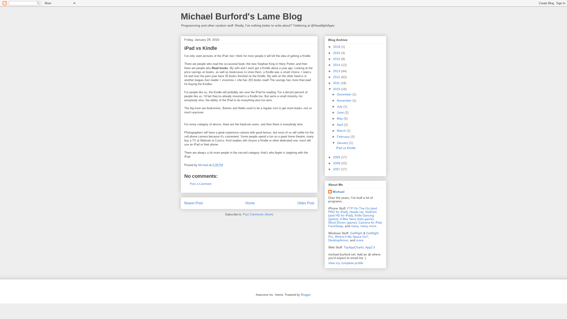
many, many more (363, 226)
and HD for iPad (340, 215)
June (341, 112)
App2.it (370, 247)
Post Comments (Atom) (258, 214)
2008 (337, 163)
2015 (337, 59)
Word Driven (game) (342, 222)
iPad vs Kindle (346, 148)
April (340, 124)
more (359, 240)
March (342, 130)
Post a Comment (201, 184)
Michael (338, 191)
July (340, 106)
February (344, 136)
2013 (337, 71)
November (344, 100)
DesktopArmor (338, 240)
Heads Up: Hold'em (363, 212)
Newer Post (193, 203)
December (344, 94)
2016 (337, 53)
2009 (337, 157)
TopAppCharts (354, 247)
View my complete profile (345, 263)
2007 (337, 169)
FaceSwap (335, 226)
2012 (337, 77)
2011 (337, 83)
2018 (337, 46)
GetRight (356, 233)
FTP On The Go (358, 208)
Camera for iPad (370, 222)
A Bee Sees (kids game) (357, 219)
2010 (337, 89)
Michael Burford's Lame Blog (241, 16)
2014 (337, 65)
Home (250, 203)
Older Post (305, 203)
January (343, 143)
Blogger (305, 294)
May (340, 118)
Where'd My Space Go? (351, 236)
